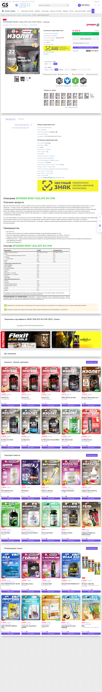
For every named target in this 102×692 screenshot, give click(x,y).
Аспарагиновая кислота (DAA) (7, 582)
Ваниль (61, 69)
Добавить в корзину (86, 33)
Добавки (37, 11)
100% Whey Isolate (67, 439)
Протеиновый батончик (67, 624)
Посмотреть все (92, 362)
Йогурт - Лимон (49, 69)
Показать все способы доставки (85, 47)
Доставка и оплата (6, 1)
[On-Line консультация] (100, 225)
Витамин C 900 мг (67, 533)
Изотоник (84, 582)
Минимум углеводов (55, 169)
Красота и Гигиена (55, 11)
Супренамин (45, 626)
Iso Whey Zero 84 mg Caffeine (50, 439)
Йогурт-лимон (86, 69)
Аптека (71, 11)
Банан (56, 69)
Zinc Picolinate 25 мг (7, 490)
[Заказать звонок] (100, 230)
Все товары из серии (71, 107)
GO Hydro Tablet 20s (88, 584)
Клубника (73, 69)
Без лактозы (46, 169)
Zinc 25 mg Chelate (47, 533)
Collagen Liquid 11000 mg (89, 490)
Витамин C (43, 489)
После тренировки (49, 158)
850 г (50, 64)
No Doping (51, 156)
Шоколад (67, 69)
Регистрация (88, 5)
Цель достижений (80, 11)
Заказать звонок (22, 7)
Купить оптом (15, 1)
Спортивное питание (27, 11)
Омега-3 (23, 489)
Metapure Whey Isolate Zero (90, 397)
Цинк (2, 489)
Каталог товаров (10, 11)
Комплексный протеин (6, 624)
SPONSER (7, 22)
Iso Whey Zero (25, 439)
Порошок (48, 149)
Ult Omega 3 (25, 490)
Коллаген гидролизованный (68, 489)
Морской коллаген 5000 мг (29, 533)
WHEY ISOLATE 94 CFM (53, 177)
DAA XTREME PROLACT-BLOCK (10, 584)
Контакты (32, 1)
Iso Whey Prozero (87, 439)
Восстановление (45, 160)
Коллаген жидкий (85, 489)
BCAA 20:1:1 (64, 582)
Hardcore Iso (5, 397)
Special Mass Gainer (27, 584)
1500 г (55, 64)
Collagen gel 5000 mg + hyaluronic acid (89, 533)
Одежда (65, 11)
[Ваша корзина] (99, 5)
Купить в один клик (85, 38)
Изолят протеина (53, 33)
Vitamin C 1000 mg (47, 490)
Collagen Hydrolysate (68, 490)
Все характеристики (49, 51)
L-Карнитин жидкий (45, 582)
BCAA (44, 235)
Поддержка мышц (54, 160)
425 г (46, 64)
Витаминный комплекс (6, 531)
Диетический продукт (86, 624)
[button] (24, 4)
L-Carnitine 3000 (46, 584)
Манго (79, 69)
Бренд (89, 11)
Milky (83, 626)
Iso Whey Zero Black (7, 439)
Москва (97, 1)
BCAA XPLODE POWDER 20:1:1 (71, 584)
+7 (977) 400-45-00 (24, 5)
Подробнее (76, 50)
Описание (46, 54)
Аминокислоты (64, 169)
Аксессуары (45, 11)
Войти (83, 5)
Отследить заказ (24, 1)
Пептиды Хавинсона (25, 624)
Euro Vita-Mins (5, 533)
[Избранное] (95, 5)
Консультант (34, 25)
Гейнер (22, 582)
